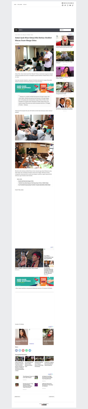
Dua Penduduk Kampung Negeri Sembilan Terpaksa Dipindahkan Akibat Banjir (34, 184)
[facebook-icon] (63, 5)
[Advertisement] (44, 17)
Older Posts (51, 396)
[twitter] (19, 350)
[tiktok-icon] (73, 5)
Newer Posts (17, 396)
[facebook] (16, 350)
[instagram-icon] (68, 5)
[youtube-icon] (70, 5)
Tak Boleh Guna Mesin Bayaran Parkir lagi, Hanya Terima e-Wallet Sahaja (33, 182)
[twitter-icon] (65, 5)
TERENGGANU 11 (46, 403)
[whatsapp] (26, 350)
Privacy (25, 4)
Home (15, 4)
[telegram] (30, 350)
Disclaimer (19, 4)
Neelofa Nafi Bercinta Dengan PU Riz (25, 181)
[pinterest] (23, 350)
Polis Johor (20, 189)
